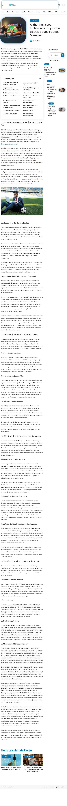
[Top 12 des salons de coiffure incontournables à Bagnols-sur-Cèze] (62, 70)
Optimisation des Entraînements (28, 101)
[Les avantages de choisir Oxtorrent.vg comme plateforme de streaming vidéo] (62, 90)
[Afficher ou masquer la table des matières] (27, 79)
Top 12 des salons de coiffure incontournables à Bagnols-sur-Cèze (50, 71)
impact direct (35, 163)
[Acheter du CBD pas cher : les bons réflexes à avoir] (11, 760)
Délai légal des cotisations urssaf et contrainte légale (52, 110)
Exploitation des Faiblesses (11, 96)
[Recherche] (59, 5)
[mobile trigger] (3, 5)
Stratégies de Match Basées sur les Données (11, 106)
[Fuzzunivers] (12, 5)
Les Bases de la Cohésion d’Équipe (30, 84)
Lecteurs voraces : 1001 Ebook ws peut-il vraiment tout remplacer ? (33, 769)
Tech (28, 756)
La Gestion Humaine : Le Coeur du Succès (30, 106)
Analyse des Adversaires (10, 93)
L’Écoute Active (28, 110)
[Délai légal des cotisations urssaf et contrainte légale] (62, 109)
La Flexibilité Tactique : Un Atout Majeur (31, 89)
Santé (6, 756)
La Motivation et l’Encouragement (28, 114)
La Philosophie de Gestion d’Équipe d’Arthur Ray (10, 83)
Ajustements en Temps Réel (31, 93)
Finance (51, 103)
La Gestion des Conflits (10, 113)
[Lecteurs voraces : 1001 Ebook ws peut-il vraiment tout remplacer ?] (33, 760)
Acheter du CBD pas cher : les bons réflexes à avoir (11, 768)
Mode (46, 64)
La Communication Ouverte (11, 110)
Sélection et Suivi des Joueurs (9, 101)
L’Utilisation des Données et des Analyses (31, 96)
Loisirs (34, 20)
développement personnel (9, 144)
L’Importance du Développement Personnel (11, 89)
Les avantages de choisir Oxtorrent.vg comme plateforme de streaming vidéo (51, 91)
